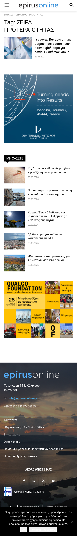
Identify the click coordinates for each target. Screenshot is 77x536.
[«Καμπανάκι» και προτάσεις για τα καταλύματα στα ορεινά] (14, 263)
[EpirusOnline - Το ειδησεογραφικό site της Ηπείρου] (38, 5)
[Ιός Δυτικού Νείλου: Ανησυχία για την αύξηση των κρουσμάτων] (14, 175)
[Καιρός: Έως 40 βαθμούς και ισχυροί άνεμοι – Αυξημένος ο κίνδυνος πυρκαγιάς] (14, 219)
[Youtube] (53, 481)
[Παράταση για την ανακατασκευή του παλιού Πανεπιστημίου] (14, 197)
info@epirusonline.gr (23, 398)
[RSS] (34, 481)
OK (23, 529)
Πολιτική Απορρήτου (42, 529)
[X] (43, 481)
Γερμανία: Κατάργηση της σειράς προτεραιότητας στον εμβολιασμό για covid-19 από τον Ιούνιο (53, 45)
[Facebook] (24, 481)
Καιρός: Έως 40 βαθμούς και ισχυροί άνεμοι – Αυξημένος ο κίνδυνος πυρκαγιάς (48, 216)
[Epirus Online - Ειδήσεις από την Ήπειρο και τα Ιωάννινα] (38, 375)
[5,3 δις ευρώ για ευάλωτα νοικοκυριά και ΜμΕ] (14, 241)
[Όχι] (72, 522)
